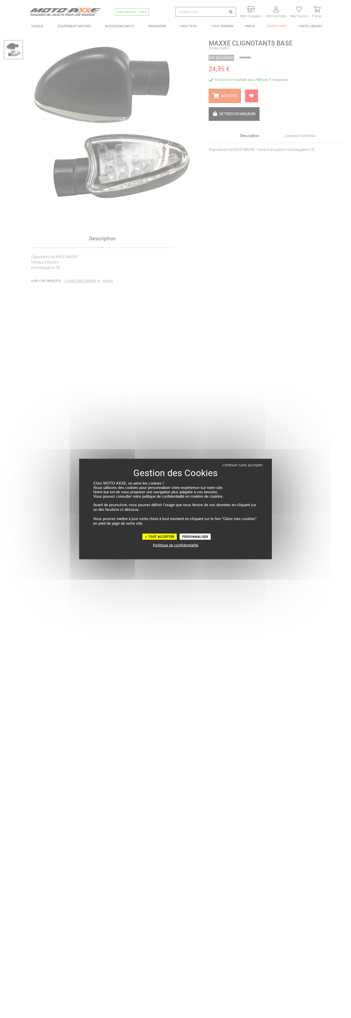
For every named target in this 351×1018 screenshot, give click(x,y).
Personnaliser (195, 537)
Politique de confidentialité (175, 545)
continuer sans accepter (242, 465)
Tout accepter (160, 537)
